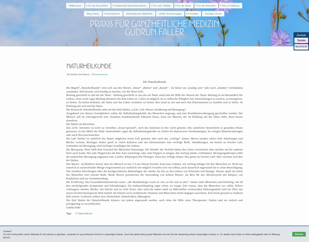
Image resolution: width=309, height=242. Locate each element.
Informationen (113, 13)
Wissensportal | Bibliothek (139, 13)
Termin (301, 40)
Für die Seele (184, 5)
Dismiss (299, 234)
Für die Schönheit (206, 5)
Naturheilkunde (101, 74)
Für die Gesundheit (98, 5)
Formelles (193, 13)
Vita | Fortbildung (230, 5)
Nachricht (301, 46)
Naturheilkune (85, 213)
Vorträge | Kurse (213, 13)
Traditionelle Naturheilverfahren (130, 5)
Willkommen (75, 5)
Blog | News (93, 13)
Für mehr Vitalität (161, 5)
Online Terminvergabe (170, 13)
